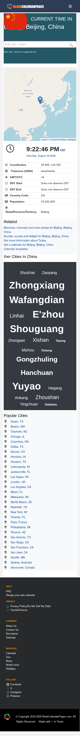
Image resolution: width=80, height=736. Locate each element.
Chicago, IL (16, 436)
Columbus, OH (18, 441)
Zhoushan (46, 397)
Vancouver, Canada (21, 567)
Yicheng (46, 350)
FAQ (8, 591)
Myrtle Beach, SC (20, 502)
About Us (11, 625)
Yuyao (26, 386)
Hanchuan (37, 372)
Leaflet (44, 139)
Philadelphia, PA (19, 527)
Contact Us (12, 629)
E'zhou (47, 314)
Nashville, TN (17, 507)
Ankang (21, 398)
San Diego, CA (18, 542)
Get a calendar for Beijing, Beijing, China (28, 244)
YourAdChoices (19, 610)
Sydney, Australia (20, 562)
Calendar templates (16, 249)
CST (62, 150)
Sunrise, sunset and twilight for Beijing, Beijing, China (36, 236)
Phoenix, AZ (17, 532)
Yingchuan (29, 404)
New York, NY (18, 512)
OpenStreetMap (58, 139)
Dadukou (50, 404)
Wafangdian (36, 299)
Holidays (11, 668)
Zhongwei (16, 340)
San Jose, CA (17, 552)
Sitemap (10, 637)
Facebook (15, 684)
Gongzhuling (36, 359)
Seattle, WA (16, 557)
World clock (12, 664)
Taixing (60, 340)
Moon (9, 661)
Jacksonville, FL (19, 472)
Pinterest (15, 696)
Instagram (16, 692)
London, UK (16, 482)
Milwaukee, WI (18, 497)
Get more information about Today (25, 240)
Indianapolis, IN (19, 467)
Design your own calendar (20, 595)
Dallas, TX (15, 446)
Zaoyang (49, 273)
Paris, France (17, 522)
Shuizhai (27, 273)
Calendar (11, 653)
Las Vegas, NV (18, 477)
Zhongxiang (37, 285)
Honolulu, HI (17, 457)
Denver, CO (16, 451)
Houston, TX (17, 462)
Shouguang (37, 328)
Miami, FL (15, 492)
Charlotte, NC (17, 431)
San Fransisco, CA (21, 547)
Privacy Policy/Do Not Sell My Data (30, 606)
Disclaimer (12, 633)
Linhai (17, 316)
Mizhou (28, 350)
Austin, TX (15, 421)
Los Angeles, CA (19, 487)
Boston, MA (16, 426)
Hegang (54, 388)
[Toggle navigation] (70, 6)
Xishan (40, 340)
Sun (8, 657)
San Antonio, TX (19, 537)
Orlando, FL (16, 517)
